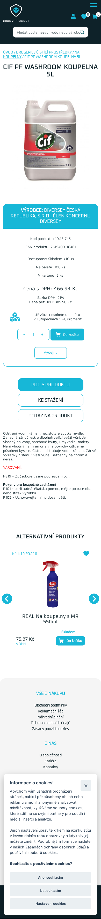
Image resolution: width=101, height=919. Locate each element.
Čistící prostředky (54, 52)
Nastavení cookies (50, 903)
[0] (84, 18)
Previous (4, 596)
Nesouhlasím (50, 890)
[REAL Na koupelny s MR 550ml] (50, 584)
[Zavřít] (86, 785)
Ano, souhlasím (50, 877)
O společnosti (50, 755)
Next (91, 596)
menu (93, 4)
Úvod (8, 52)
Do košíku (70, 334)
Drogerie (24, 52)
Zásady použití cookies (50, 729)
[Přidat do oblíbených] (86, 553)
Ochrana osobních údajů (50, 723)
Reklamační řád (50, 711)
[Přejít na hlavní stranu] (16, 20)
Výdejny (50, 352)
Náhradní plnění (50, 717)
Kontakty (50, 767)
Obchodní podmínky (50, 705)
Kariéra (50, 761)
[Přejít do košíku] (95, 18)
